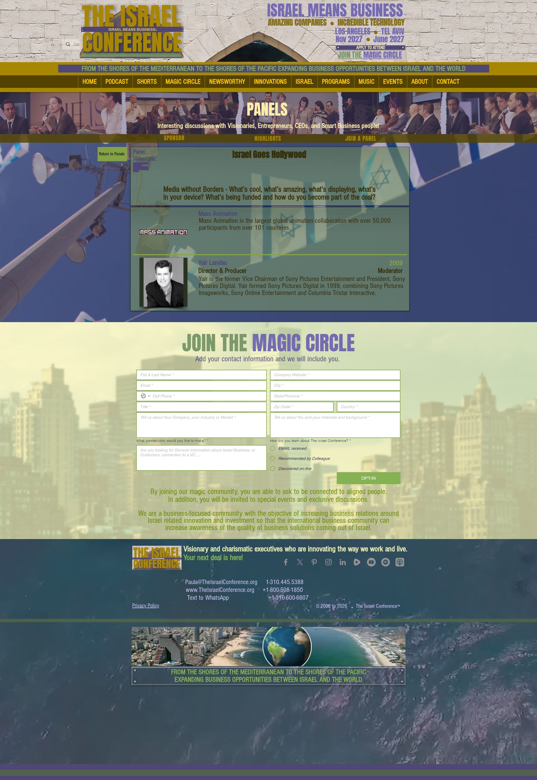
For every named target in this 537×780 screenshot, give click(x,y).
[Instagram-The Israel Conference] (328, 562)
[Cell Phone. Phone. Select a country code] (145, 396)
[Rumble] (357, 562)
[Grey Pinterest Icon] (314, 562)
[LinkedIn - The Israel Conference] (342, 562)
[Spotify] (385, 562)
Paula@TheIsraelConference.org (221, 582)
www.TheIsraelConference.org (220, 590)
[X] (300, 562)
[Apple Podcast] (399, 562)
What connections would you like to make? (172, 440)
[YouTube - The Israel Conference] (371, 562)
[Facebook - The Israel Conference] (285, 562)
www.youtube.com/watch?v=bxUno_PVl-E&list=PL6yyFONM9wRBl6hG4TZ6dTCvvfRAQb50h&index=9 (141, 167)
